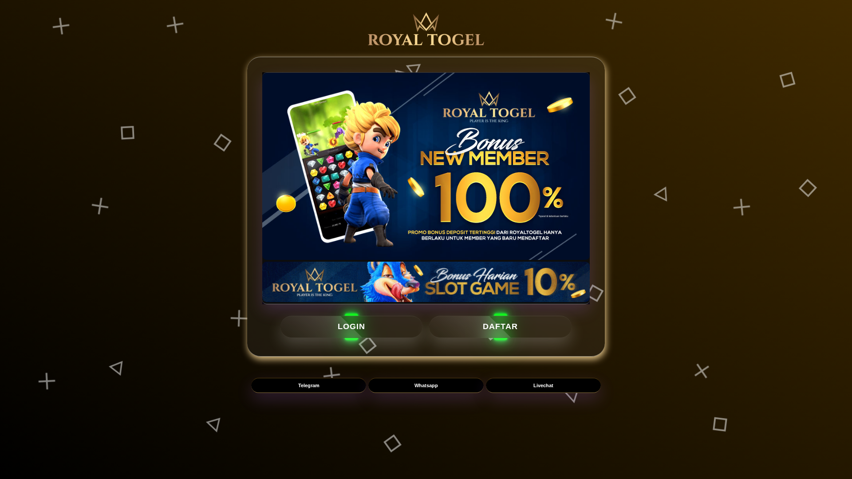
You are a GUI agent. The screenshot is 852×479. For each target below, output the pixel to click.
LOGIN (351, 326)
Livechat (543, 385)
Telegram (309, 385)
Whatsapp (426, 385)
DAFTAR (500, 326)
